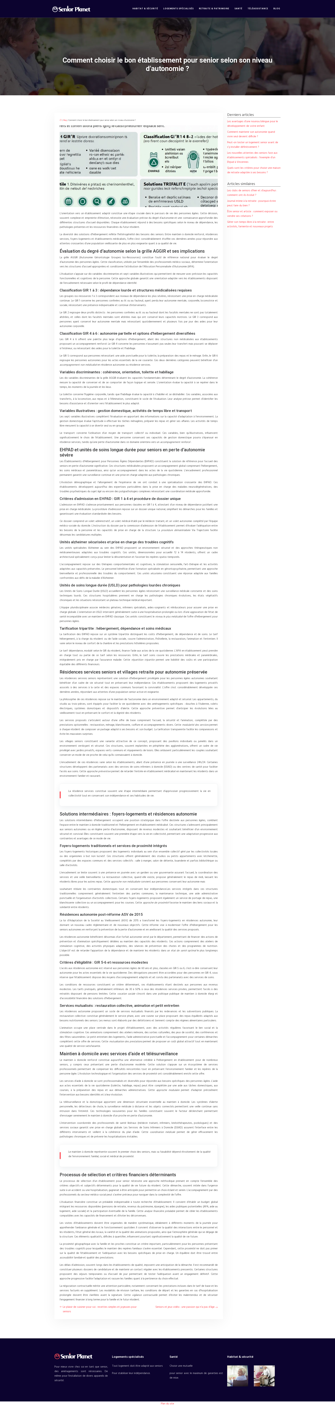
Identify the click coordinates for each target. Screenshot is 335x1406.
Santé (238, 8)
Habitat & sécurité (145, 8)
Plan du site (167, 1404)
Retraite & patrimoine (214, 8)
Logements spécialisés (178, 8)
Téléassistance (258, 8)
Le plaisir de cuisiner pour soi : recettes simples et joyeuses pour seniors (100, 1309)
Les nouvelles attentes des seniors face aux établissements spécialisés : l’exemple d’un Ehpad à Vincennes (252, 157)
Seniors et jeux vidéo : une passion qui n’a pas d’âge (185, 1307)
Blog (276, 8)
